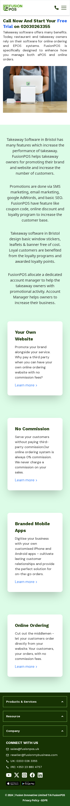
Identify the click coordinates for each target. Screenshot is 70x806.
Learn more (25, 385)
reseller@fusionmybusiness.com (33, 755)
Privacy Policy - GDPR (35, 800)
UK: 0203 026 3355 (23, 761)
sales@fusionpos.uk (24, 749)
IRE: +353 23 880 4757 (26, 767)
